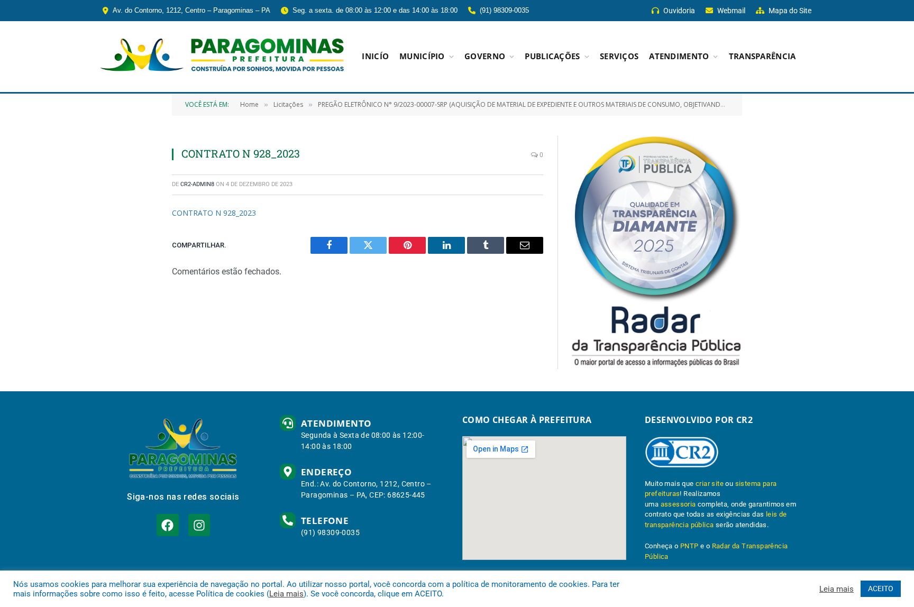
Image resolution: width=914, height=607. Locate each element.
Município (422, 56)
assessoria (678, 504)
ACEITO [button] (880, 588)
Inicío (375, 56)
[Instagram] (199, 525)
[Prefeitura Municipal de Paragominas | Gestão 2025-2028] (222, 56)
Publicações (552, 56)
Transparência (762, 56)
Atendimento (679, 56)
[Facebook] (167, 525)
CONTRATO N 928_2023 (214, 213)
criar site (710, 484)
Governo (484, 56)
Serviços (619, 56)
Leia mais (286, 594)
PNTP (689, 546)
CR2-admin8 (197, 184)
